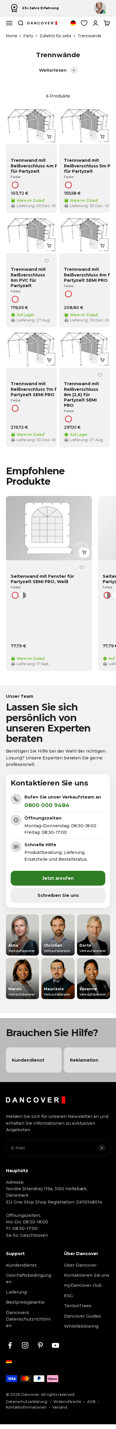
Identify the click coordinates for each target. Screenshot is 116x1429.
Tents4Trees (77, 1305)
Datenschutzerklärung (26, 1401)
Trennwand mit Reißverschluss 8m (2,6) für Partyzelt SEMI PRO (81, 394)
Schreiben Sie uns (58, 895)
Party (28, 35)
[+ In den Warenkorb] (49, 136)
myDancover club (83, 1285)
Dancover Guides (82, 1316)
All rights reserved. (58, 1394)
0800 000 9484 (47, 805)
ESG (68, 1295)
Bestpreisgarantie (25, 1302)
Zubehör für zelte (55, 35)
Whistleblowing (81, 1326)
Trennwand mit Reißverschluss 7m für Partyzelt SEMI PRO (36, 389)
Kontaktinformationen (26, 1407)
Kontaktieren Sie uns (86, 1275)
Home (11, 35)
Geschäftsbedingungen (28, 1278)
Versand (59, 1407)
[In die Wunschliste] (47, 261)
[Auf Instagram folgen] (25, 1345)
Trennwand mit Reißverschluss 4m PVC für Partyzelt (37, 166)
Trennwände (89, 35)
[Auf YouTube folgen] (55, 1345)
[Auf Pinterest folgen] (40, 1345)
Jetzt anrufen (58, 878)
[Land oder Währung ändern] (73, 23)
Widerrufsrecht (67, 1401)
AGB (91, 1401)
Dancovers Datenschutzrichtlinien (28, 1319)
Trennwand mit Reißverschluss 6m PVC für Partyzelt (28, 277)
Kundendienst (21, 1265)
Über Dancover (80, 1265)
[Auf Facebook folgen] (10, 1345)
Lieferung (16, 1292)
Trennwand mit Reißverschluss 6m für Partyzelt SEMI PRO (89, 275)
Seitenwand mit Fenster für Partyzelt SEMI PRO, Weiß (42, 579)
